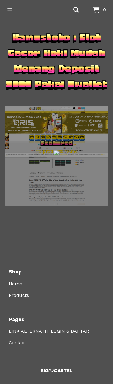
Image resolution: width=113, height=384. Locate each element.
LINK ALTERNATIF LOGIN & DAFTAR (49, 331)
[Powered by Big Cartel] (56, 370)
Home (15, 283)
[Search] (76, 10)
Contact (17, 342)
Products (19, 295)
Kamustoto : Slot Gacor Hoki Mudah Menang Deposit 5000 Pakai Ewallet (56, 60)
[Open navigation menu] (10, 10)
